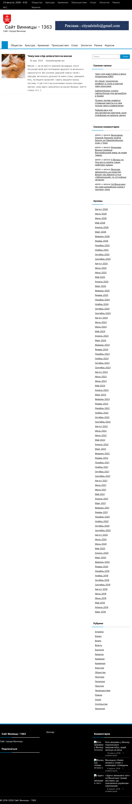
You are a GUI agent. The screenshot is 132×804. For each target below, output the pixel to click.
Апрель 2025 (101, 281)
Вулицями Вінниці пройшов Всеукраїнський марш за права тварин (111, 151)
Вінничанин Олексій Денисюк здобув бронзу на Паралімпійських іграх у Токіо (109, 139)
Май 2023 (100, 385)
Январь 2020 (101, 566)
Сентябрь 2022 (103, 421)
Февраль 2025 (102, 290)
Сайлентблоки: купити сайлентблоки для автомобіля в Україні (110, 93)
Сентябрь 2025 (103, 259)
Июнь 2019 (100, 598)
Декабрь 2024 (102, 299)
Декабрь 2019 (102, 571)
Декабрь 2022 (102, 408)
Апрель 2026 (101, 227)
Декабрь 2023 (102, 354)
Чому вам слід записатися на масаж (50, 56)
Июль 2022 (101, 431)
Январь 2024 (101, 349)
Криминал (63, 2)
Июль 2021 (100, 485)
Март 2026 (100, 232)
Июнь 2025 (101, 272)
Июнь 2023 (101, 381)
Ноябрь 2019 (101, 575)
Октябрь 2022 (102, 417)
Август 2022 (101, 426)
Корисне (36, 7)
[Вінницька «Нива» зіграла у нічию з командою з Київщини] (99, 763)
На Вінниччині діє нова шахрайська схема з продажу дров (110, 187)
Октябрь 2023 (102, 363)
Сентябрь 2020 (103, 530)
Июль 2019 (100, 593)
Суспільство (101, 704)
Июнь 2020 (101, 544)
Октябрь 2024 (102, 308)
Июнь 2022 (101, 435)
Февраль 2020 (102, 562)
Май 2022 (100, 440)
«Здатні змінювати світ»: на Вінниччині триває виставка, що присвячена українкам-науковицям (117, 780)
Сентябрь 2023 (103, 367)
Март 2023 (100, 394)
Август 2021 (101, 480)
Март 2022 (100, 449)
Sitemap (50, 732)
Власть (98, 645)
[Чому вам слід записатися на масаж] (13, 77)
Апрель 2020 (101, 553)
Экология (104, 2)
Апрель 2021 (101, 498)
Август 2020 (101, 535)
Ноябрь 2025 (101, 250)
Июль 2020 (101, 539)
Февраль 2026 (102, 236)
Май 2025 (100, 277)
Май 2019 (100, 602)
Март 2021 (100, 503)
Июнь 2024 (101, 327)
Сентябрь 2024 (103, 313)
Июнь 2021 (100, 489)
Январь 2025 (101, 295)
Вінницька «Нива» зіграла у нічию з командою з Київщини (116, 763)
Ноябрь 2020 (101, 521)
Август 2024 (101, 317)
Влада (98, 640)
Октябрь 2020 (102, 526)
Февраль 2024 (102, 345)
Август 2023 (101, 372)
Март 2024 (100, 340)
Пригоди (99, 686)
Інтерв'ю (99, 631)
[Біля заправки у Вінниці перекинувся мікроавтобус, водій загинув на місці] (99, 746)
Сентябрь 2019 (102, 584)
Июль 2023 (101, 376)
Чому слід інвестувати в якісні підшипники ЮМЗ (110, 75)
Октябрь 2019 (102, 580)
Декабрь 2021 (102, 462)
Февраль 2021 (102, 507)
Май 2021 (100, 494)
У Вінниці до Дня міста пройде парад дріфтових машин (109, 162)
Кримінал (100, 658)
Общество (37, 2)
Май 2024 (100, 331)
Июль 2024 (101, 322)
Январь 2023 (101, 403)
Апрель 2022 (101, 444)
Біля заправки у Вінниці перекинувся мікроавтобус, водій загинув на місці (117, 746)
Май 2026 (100, 222)
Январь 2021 (101, 512)
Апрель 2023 (101, 390)
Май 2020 (100, 548)
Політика (99, 677)
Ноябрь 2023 (101, 358)
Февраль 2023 (102, 399)
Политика (100, 681)
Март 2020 (100, 557)
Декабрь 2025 (102, 245)
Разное (116, 2)
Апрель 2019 (101, 607)
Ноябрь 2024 (101, 304)
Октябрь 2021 (102, 471)
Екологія (99, 649)
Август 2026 (101, 209)
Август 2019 (101, 589)
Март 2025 (100, 286)
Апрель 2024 (101, 336)
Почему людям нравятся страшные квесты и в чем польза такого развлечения (109, 103)
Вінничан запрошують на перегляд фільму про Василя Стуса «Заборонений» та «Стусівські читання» (110, 174)
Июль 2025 (101, 268)
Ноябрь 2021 (101, 467)
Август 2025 (101, 263)
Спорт (93, 2)
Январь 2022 (101, 458)
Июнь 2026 (101, 218)
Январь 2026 (101, 241)
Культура (50, 2)
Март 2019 (100, 611)
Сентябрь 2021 (102, 476)
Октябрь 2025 (102, 254)
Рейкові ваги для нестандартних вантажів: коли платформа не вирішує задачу (111, 112)
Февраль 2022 (102, 453)
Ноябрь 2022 (101, 412)
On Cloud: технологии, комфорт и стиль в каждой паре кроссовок (109, 83)
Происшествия (79, 2)
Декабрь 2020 (102, 516)
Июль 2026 (101, 213)
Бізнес (98, 636)
